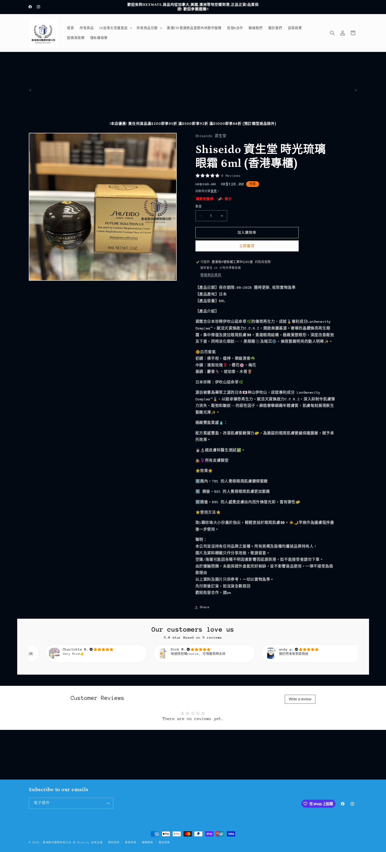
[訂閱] (108, 803)
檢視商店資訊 (210, 275)
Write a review (300, 699)
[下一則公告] (356, 90)
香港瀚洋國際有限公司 (57, 842)
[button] (115, 28)
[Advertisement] (193, 85)
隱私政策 (114, 842)
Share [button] (205, 607)
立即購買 (246, 246)
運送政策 (164, 842)
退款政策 (130, 842)
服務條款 (147, 842)
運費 (214, 191)
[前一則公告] (30, 90)
